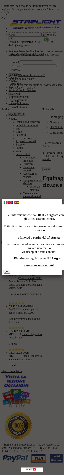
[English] (9, 202)
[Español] (17, 202)
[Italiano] (5, 202)
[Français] (13, 202)
